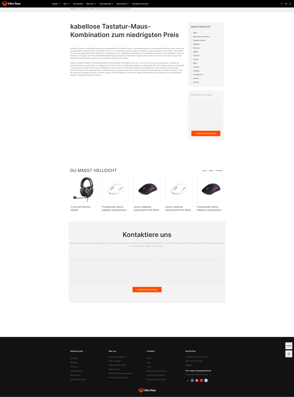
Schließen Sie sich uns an (119, 377)
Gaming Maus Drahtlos (156, 375)
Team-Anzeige (114, 361)
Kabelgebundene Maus (156, 379)
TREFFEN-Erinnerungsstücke (120, 373)
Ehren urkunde (114, 369)
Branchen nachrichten (194, 361)
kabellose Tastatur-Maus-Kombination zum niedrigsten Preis (105, 9)
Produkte (219, 170)
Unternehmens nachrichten (196, 357)
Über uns (74, 367)
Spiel (149, 358)
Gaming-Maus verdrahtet (157, 371)
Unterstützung (76, 371)
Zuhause (73, 358)
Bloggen (188, 365)
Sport (204, 170)
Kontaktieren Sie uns (78, 379)
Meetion (73, 9)
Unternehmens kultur (117, 365)
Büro (149, 362)
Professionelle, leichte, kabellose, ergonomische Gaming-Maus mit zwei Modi (114, 209)
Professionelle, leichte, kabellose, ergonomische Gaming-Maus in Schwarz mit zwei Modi (209, 209)
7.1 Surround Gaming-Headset (80, 208)
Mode (211, 170)
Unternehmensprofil (117, 357)
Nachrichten (75, 375)
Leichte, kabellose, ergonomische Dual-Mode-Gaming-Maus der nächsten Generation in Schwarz (147, 209)
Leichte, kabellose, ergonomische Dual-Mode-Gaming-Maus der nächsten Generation (178, 209)
